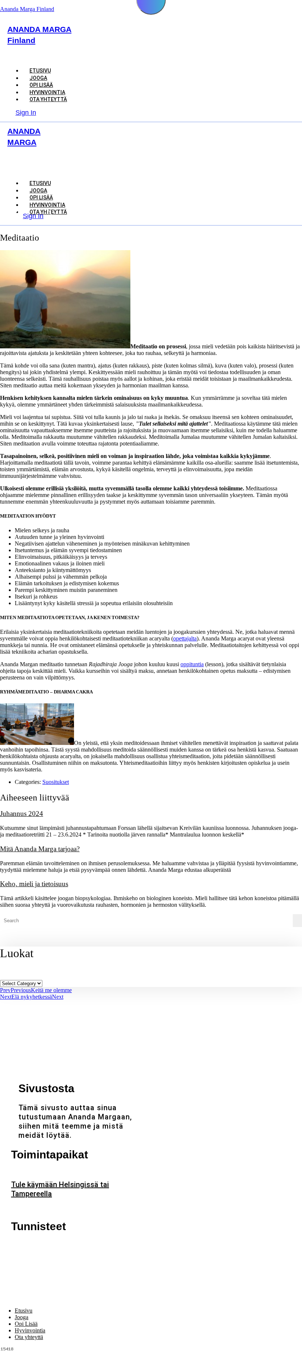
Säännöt (136, 1246)
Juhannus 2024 (21, 813)
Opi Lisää (26, 1324)
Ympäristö (52, 1257)
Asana (22, 1246)
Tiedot (22, 1257)
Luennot (48, 1246)
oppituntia (192, 664)
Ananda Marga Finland (27, 9)
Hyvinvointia (30, 1330)
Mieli (110, 1246)
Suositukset (55, 782)
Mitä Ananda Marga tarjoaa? (40, 849)
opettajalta (185, 638)
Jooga (21, 1317)
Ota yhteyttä (48, 99)
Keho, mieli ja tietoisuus (34, 884)
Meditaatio (80, 1246)
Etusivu (23, 1310)
